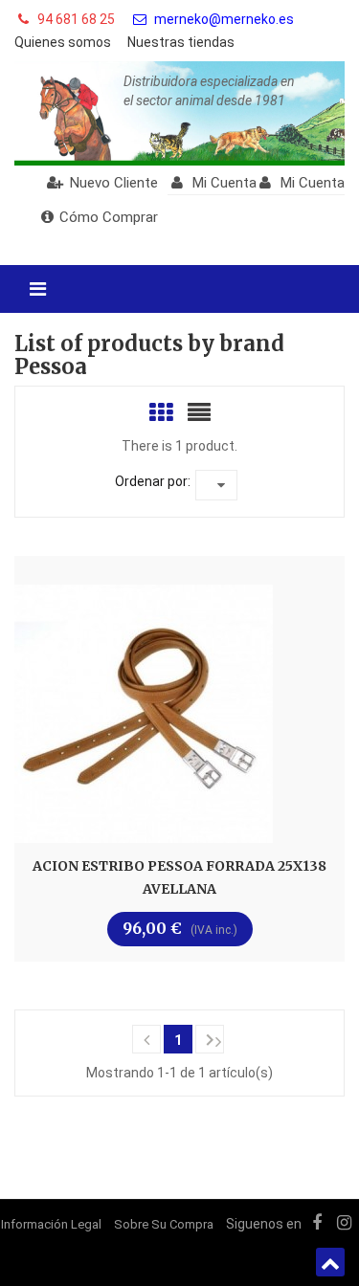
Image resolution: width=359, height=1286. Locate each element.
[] (146, 1039)
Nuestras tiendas (181, 42)
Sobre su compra (163, 1224)
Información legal (51, 1224)
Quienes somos (62, 42)
